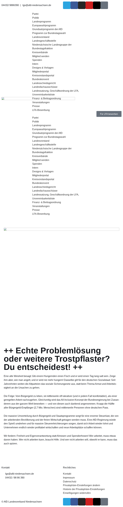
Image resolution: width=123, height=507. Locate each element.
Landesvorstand (40, 37)
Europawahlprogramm (44, 25)
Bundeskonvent (40, 79)
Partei (35, 14)
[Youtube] (89, 5)
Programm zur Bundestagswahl (49, 33)
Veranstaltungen (41, 102)
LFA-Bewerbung (41, 110)
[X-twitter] (96, 5)
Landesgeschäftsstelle (44, 41)
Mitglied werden (40, 56)
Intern (35, 64)
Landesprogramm (41, 21)
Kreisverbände (40, 52)
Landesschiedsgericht (44, 83)
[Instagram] (82, 5)
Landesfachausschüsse (44, 87)
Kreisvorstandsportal (43, 75)
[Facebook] (74, 5)
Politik (35, 18)
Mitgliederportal (40, 71)
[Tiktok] (104, 5)
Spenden (37, 60)
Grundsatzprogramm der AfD (47, 29)
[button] (61, 114)
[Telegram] (66, 5)
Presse (36, 106)
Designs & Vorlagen (43, 67)
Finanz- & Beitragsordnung (46, 98)
